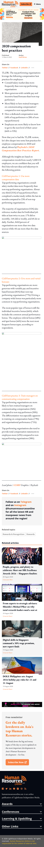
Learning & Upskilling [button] (17, 818)
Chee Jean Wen (8, 580)
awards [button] (7, 804)
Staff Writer (23, 57)
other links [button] (10, 826)
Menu (38, 4)
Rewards (31, 534)
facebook (14, 68)
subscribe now (18, 763)
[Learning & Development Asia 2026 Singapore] (22, 14)
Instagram (20, 505)
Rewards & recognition (13, 534)
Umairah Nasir (7, 616)
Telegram (26, 501)
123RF (16, 485)
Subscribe (26, 4)
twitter (5, 68)
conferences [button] (10, 812)
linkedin (24, 68)
